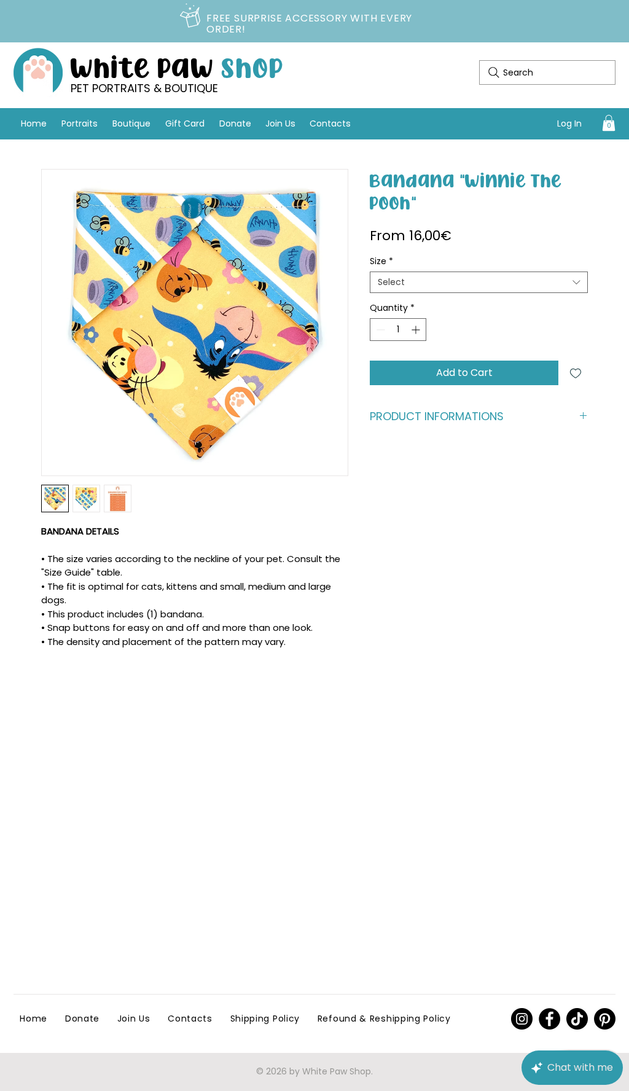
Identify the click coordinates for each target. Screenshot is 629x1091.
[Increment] (416, 329)
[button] (608, 123)
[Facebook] (549, 1019)
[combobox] (479, 282)
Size (381, 261)
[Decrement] (379, 329)
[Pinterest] (522, 1019)
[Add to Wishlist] (575, 373)
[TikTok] (577, 1019)
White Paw (177, 66)
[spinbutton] (398, 329)
